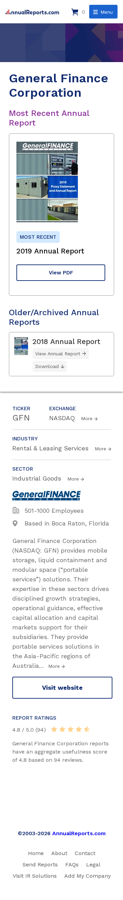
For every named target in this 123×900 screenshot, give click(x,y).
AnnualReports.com (79, 833)
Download (47, 366)
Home (36, 853)
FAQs (72, 864)
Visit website (62, 687)
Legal (93, 864)
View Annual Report (57, 353)
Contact (85, 853)
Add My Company (87, 876)
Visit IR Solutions (35, 876)
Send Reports (40, 864)
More (87, 418)
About (59, 853)
